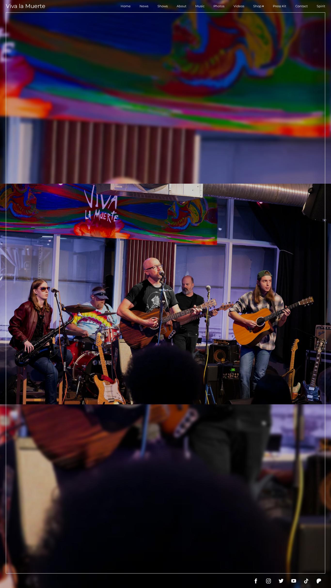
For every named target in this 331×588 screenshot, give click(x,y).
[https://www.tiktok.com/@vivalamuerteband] (306, 581)
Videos (239, 6)
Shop (257, 6)
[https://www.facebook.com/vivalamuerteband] (255, 581)
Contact (301, 6)
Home (126, 6)
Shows (163, 6)
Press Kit (279, 6)
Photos (218, 6)
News (144, 6)
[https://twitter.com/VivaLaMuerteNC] (281, 581)
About (181, 6)
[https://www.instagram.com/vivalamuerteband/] (268, 581)
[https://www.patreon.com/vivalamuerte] (318, 581)
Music (200, 6)
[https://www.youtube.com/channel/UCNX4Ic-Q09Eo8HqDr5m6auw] (293, 581)
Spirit (321, 6)
